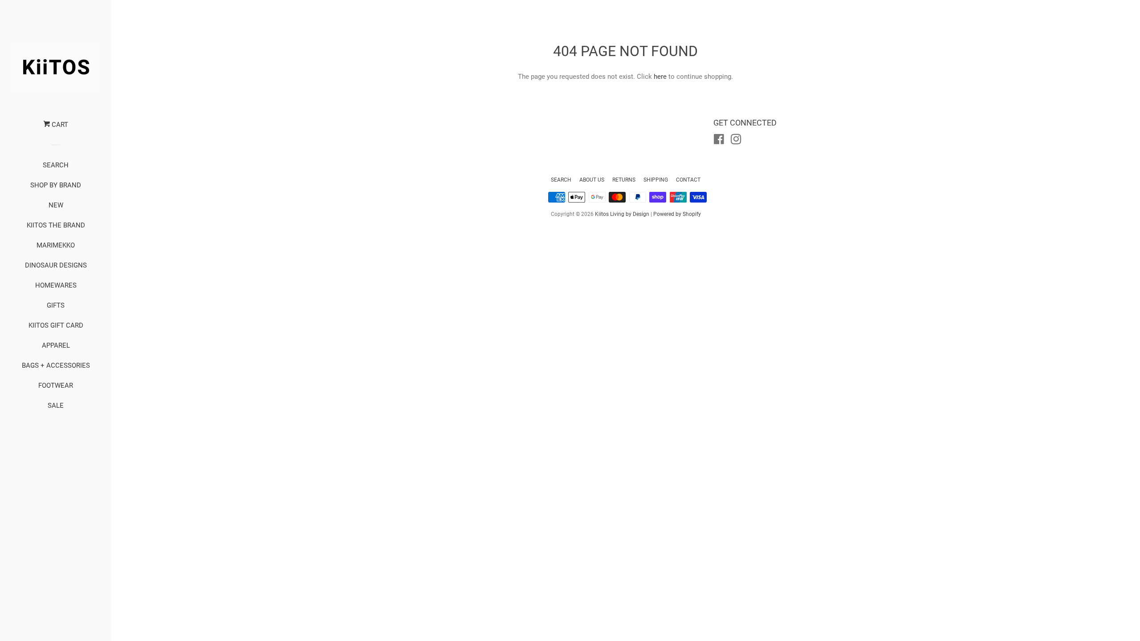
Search (561, 180)
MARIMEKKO (56, 245)
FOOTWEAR (55, 385)
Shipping (655, 180)
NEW (56, 205)
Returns (623, 180)
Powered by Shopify (677, 214)
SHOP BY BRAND (55, 185)
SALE (56, 406)
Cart (59, 125)
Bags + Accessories (56, 365)
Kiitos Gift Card (55, 325)
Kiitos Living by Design (622, 214)
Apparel (56, 345)
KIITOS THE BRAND (56, 225)
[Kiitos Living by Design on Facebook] (719, 141)
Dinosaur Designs (56, 265)
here (660, 77)
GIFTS (56, 305)
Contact (688, 180)
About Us (591, 180)
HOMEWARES (56, 285)
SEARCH (56, 165)
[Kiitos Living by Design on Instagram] (736, 141)
